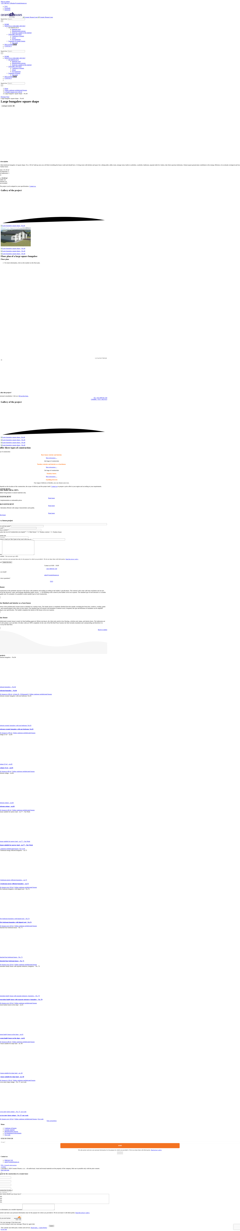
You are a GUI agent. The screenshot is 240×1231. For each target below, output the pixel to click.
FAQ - (9, 1165)
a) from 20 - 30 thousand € (21, 694)
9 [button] (104, 358)
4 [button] (98, 358)
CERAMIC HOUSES (15, 34)
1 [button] (95, 358)
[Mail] (122, 1152)
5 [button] (99, 358)
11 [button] (1, 360)
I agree (41, 1227)
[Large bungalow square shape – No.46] (13, 225)
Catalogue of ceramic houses (16, 41)
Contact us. (32, 186)
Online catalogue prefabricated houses (40, 694)
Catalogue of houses (14, 73)
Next (7, 97)
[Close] (1, 1172)
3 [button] (97, 358)
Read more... (34, 1227)
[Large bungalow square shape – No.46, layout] (54, 374)
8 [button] (103, 358)
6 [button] (100, 358)
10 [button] (106, 358)
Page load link (5, 1170)
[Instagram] (121, 1152)
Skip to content (5, 1)
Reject (45, 1227)
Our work (22, 848)
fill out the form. (23, 396)
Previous (3, 97)
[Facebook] (117, 1152)
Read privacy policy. (156, 1150)
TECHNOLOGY (13, 60)
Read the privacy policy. (72, 559)
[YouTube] (119, 1152)
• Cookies (3, 1167)
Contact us (54, 486)
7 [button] (101, 358)
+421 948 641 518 (6, 3)
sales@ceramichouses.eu (19, 3)
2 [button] (96, 358)
